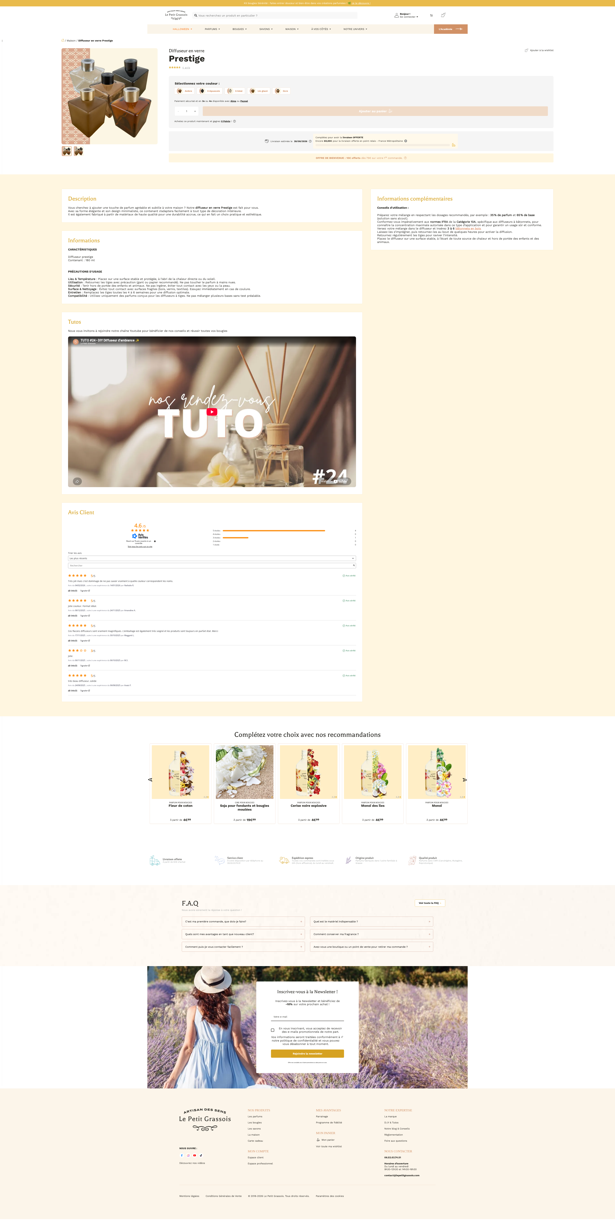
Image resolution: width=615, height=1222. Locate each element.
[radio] (184, 91)
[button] (150, 780)
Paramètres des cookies (330, 1196)
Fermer (573, 1204)
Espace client (255, 1157)
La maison (254, 1134)
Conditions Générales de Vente (224, 1196)
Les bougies (255, 1122)
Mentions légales (189, 1196)
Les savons (254, 1128)
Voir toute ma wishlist (329, 1146)
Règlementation (393, 1134)
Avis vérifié (351, 575)
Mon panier (328, 1139)
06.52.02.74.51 (392, 1157)
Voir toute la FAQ (429, 903)
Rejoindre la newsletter (307, 1053)
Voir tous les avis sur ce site (140, 546)
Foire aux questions (395, 1140)
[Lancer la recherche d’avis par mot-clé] (354, 565)
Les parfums (255, 1116)
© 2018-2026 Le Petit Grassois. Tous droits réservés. (278, 1196)
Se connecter (407, 16)
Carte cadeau (255, 1140)
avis (186, 67)
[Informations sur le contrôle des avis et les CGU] (155, 541)
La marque (390, 1116)
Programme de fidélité (329, 1122)
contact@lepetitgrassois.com (401, 1175)
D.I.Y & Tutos (391, 1122)
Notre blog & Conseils (397, 1128)
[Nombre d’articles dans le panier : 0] (431, 15)
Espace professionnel (260, 1163)
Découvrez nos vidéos (192, 1163)
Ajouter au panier (373, 111)
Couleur (212, 83)
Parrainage (322, 1116)
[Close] (609, 1114)
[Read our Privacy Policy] (342, 1037)
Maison (71, 40)
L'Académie (445, 29)
